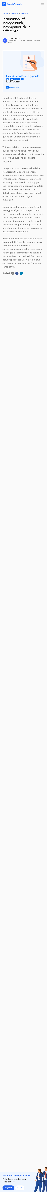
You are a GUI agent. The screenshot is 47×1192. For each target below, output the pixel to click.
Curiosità (14, 14)
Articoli (5, 14)
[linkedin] (21, 273)
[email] (12, 273)
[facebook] (17, 273)
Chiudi (19, 1188)
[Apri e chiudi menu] (42, 4)
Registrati (8, 1188)
